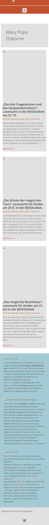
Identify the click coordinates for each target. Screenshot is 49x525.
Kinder (21, 119)
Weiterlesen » (8, 148)
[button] (24, 10)
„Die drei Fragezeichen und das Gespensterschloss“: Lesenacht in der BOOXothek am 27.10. (23, 109)
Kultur (27, 119)
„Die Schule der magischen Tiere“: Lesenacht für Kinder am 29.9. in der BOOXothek (23, 204)
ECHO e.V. (40, 363)
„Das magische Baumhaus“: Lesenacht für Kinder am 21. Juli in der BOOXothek (23, 305)
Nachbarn (35, 119)
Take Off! (7, 456)
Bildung (14, 119)
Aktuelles (6, 119)
